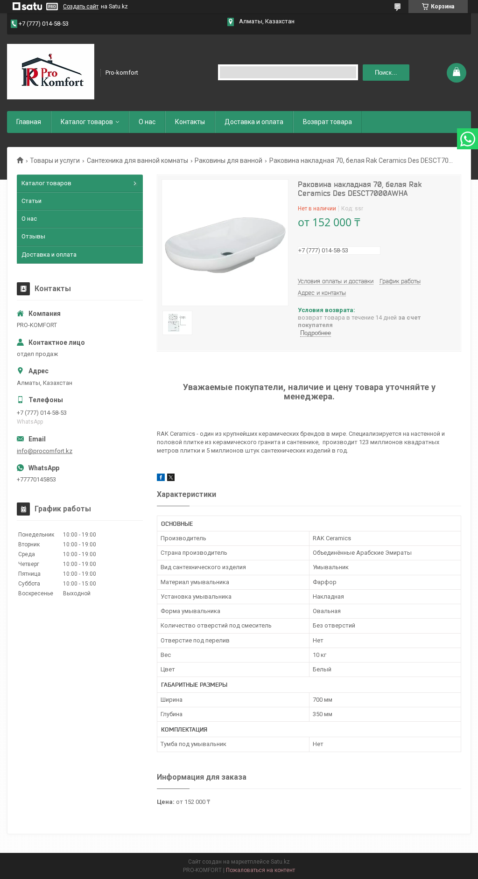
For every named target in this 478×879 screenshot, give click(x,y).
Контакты (190, 122)
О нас (147, 122)
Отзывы (33, 236)
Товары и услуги (55, 160)
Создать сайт (80, 6)
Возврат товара (327, 122)
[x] (171, 478)
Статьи (31, 200)
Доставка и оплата (254, 122)
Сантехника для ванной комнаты (137, 160)
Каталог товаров (87, 122)
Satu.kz (280, 861)
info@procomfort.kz (44, 450)
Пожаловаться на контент (260, 870)
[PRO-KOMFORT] (50, 72)
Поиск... (386, 72)
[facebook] (161, 478)
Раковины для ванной (228, 160)
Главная (28, 122)
